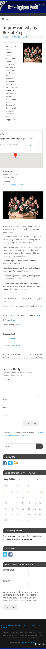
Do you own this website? (9, 145)
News (41, 625)
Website (4, 415)
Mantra (23, 642)
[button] (15, 155)
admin (7, 37)
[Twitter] (39, 5)
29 (17, 491)
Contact (4, 628)
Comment (4, 380)
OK (31, 145)
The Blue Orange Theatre (13, 185)
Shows (34, 625)
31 (29, 491)
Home (3, 625)
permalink (16, 346)
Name (4, 401)
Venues (26, 625)
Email (4, 408)
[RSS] (43, 5)
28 (11, 491)
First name (8, 569)
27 (6, 491)
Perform (18, 625)
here (40, 306)
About (10, 625)
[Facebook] (35, 5)
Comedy (24, 37)
